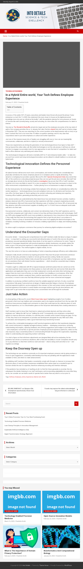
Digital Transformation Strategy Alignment (18, 434)
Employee (18, 377)
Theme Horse (43, 565)
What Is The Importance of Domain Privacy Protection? (20, 552)
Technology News (11, 511)
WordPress (68, 565)
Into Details (26, 565)
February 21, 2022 (11, 102)
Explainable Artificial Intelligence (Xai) (17, 430)
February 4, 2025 (10, 556)
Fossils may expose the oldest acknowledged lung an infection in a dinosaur (60, 390)
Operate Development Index (56, 177)
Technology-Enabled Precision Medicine (18, 421)
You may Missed (12, 488)
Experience (29, 377)
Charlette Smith (23, 102)
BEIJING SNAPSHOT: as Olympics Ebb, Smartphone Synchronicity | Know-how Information (21, 391)
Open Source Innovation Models (58, 516)
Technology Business (14, 91)
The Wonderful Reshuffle (22, 127)
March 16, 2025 (9, 521)
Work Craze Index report (39, 299)
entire (24, 377)
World (44, 377)
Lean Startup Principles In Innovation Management (21, 425)
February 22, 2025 (49, 519)
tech (39, 377)
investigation (43, 181)
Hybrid (36, 377)
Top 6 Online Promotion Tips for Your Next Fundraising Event (25, 417)
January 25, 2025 (49, 556)
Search (76, 403)
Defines (11, 377)
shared (53, 129)
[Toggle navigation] (5, 31)
